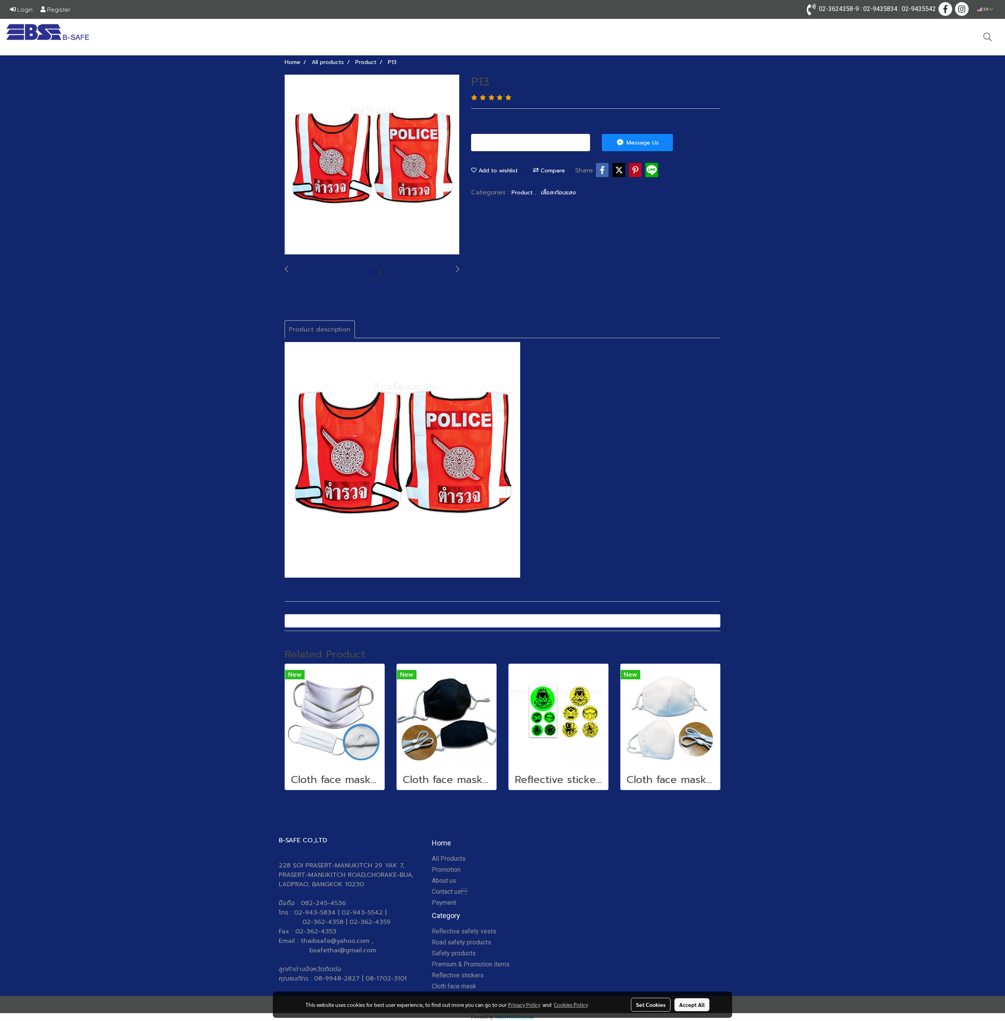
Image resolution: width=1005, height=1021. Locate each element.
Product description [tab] (320, 329)
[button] (987, 36)
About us (444, 880)
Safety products (454, 953)
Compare (552, 171)
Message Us (642, 143)
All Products (449, 858)
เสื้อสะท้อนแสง (558, 192)
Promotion (446, 869)
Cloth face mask (454, 986)
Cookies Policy (571, 1004)
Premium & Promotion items (471, 964)
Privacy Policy (524, 1004)
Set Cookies (650, 1004)
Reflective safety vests (464, 931)
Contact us (449, 891)
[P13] (372, 165)
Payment (444, 902)
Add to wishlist (497, 171)
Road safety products (461, 942)
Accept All (692, 1004)
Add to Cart (533, 143)
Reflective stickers (458, 975)
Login (24, 9)
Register (58, 9)
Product (523, 192)
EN (986, 9)
